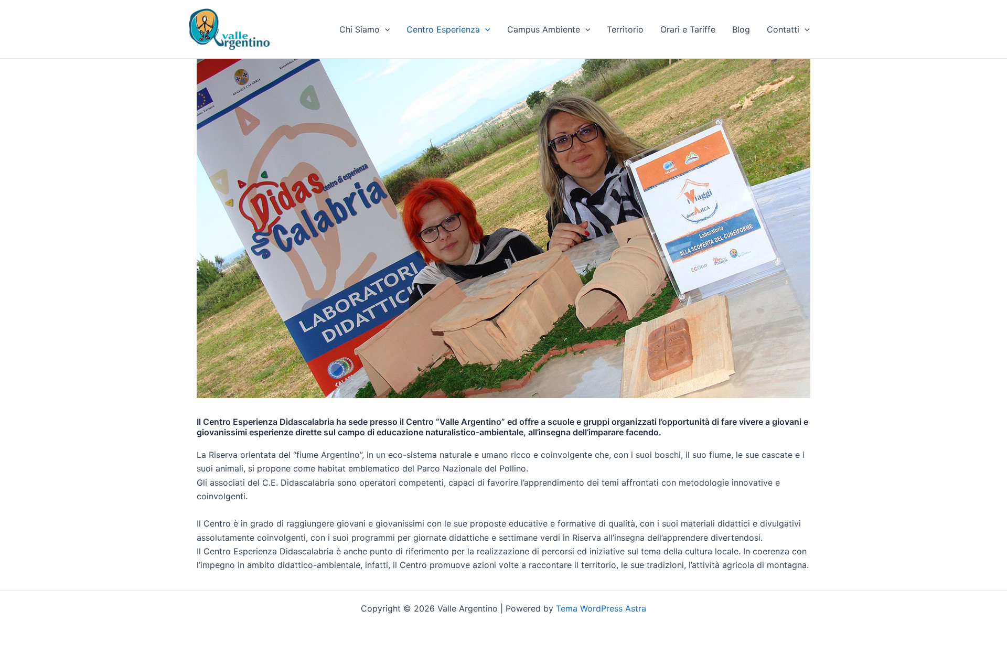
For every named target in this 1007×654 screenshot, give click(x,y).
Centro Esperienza (443, 29)
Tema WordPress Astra (601, 608)
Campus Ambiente (543, 29)
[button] (385, 29)
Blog (741, 29)
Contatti (783, 29)
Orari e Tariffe (687, 29)
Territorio (625, 29)
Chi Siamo (359, 29)
